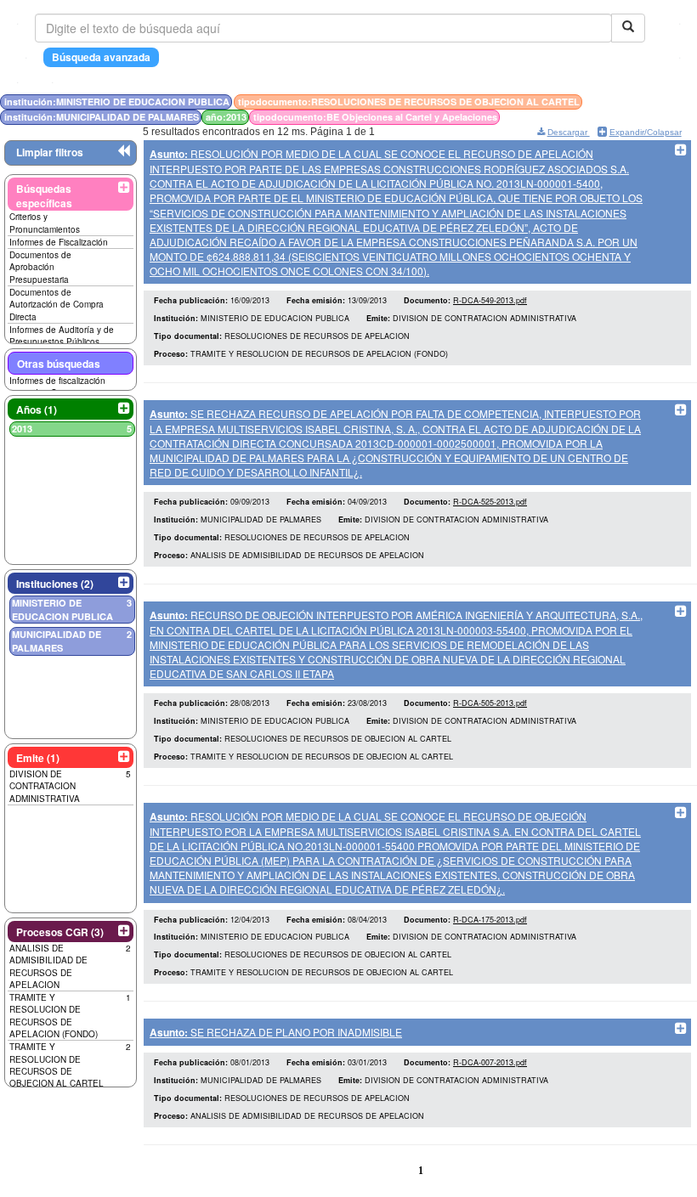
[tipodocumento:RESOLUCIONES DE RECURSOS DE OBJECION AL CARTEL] (636, 101)
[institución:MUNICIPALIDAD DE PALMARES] (641, 101)
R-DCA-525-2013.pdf (490, 501)
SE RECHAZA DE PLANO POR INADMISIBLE (276, 1032)
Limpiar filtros (49, 152)
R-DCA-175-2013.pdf (490, 919)
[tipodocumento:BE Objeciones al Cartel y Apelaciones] (650, 101)
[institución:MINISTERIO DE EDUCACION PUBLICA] (631, 101)
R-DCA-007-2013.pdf (490, 1062)
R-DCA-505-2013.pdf (490, 703)
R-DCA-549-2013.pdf (490, 300)
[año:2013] (646, 101)
